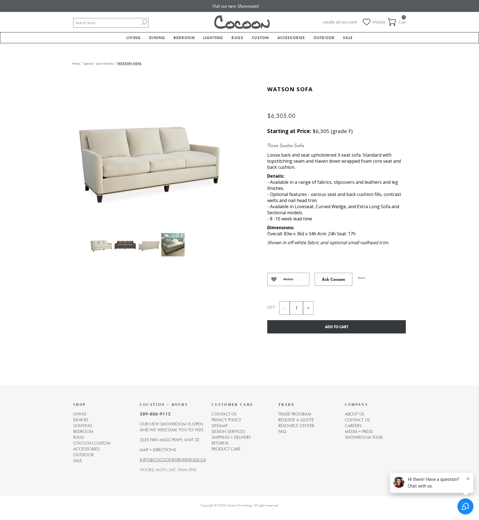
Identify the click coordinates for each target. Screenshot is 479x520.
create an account (340, 22)
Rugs (78, 437)
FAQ (282, 431)
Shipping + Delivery (231, 437)
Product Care (226, 449)
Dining (80, 420)
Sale (77, 460)
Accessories (86, 449)
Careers (353, 426)
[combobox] (106, 22)
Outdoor (83, 455)
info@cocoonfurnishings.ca (173, 460)
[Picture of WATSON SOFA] (101, 248)
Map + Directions (158, 450)
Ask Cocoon (333, 279)
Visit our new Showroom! (235, 6)
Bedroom (83, 431)
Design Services (228, 431)
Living (79, 414)
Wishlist (288, 279)
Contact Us (357, 420)
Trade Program (294, 414)
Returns (220, 443)
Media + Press (359, 431)
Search (144, 22)
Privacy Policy (226, 420)
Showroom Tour (364, 437)
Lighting (82, 426)
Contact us (224, 414)
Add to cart (336, 326)
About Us (354, 414)
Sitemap (220, 426)
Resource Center (296, 426)
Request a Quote (296, 420)
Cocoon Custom (92, 443)
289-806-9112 (155, 414)
